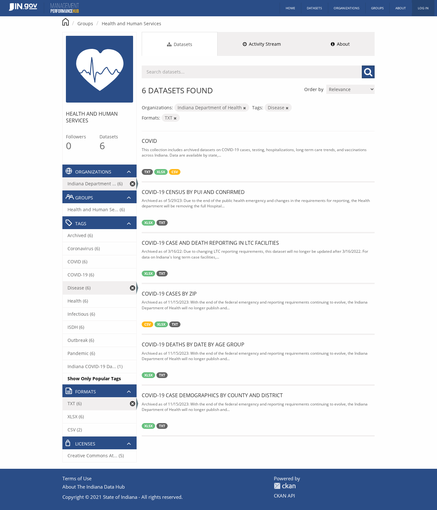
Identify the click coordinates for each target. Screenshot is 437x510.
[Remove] (244, 107)
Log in (423, 8)
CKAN (285, 486)
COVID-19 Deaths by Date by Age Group (193, 344)
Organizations (346, 8)
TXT (147, 172)
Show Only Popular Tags (94, 378)
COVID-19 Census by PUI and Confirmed (193, 192)
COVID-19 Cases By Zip (169, 293)
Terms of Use (76, 478)
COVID (149, 140)
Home (290, 8)
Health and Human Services (131, 23)
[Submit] (368, 72)
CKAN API (284, 495)
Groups (377, 8)
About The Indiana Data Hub (93, 486)
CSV (174, 172)
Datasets (314, 8)
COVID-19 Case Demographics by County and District (212, 395)
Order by (313, 89)
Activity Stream (264, 44)
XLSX (161, 172)
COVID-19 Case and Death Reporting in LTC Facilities (210, 242)
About (400, 8)
